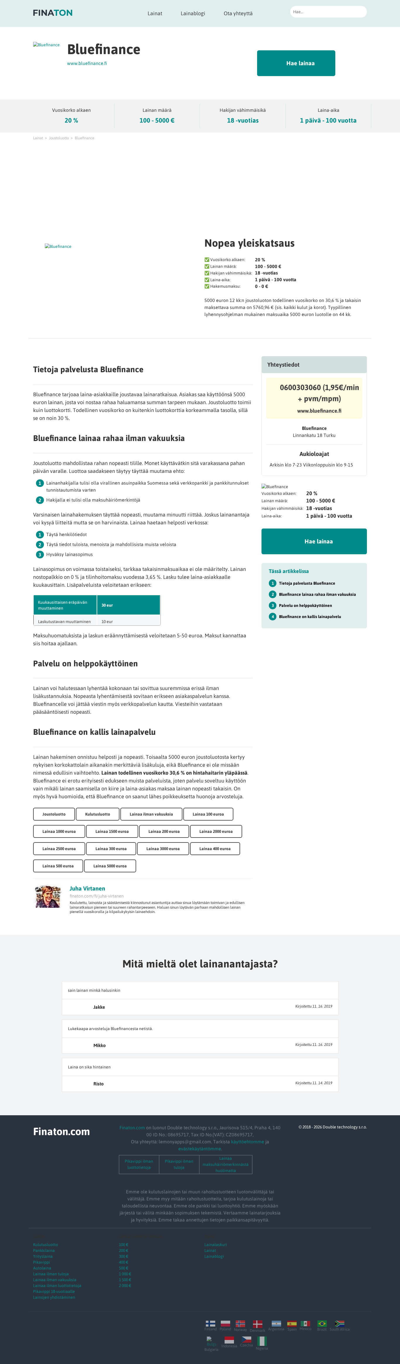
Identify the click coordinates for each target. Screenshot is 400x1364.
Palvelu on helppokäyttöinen (305, 605)
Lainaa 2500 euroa (59, 848)
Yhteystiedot (283, 364)
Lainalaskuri (215, 1244)
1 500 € (125, 1279)
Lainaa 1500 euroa (112, 831)
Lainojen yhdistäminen (54, 1297)
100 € (123, 1244)
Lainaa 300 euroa (111, 848)
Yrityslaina (43, 1256)
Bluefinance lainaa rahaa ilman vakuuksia (317, 594)
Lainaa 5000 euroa (110, 866)
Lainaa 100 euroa (208, 814)
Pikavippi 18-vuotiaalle (54, 1291)
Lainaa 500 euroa (58, 866)
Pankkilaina (44, 1250)
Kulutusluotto (97, 814)
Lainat (155, 13)
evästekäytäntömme (199, 1148)
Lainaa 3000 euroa (163, 848)
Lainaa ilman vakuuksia (151, 814)
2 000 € (125, 1285)
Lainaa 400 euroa (215, 848)
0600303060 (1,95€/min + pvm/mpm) (319, 393)
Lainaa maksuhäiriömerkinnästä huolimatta (226, 1164)
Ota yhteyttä (238, 13)
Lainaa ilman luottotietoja (57, 1285)
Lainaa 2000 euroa (216, 831)
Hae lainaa (300, 63)
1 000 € (125, 1274)
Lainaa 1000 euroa (59, 831)
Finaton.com (132, 1127)
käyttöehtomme (247, 1141)
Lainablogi (193, 13)
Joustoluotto (59, 138)
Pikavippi (41, 1262)
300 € (123, 1256)
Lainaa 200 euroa (164, 831)
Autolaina (42, 1268)
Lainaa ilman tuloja (51, 1274)
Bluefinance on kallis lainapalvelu (310, 616)
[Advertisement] (200, 188)
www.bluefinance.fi (87, 63)
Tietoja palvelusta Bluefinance (307, 583)
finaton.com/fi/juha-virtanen (97, 895)
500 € (123, 1268)
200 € (123, 1250)
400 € (123, 1262)
